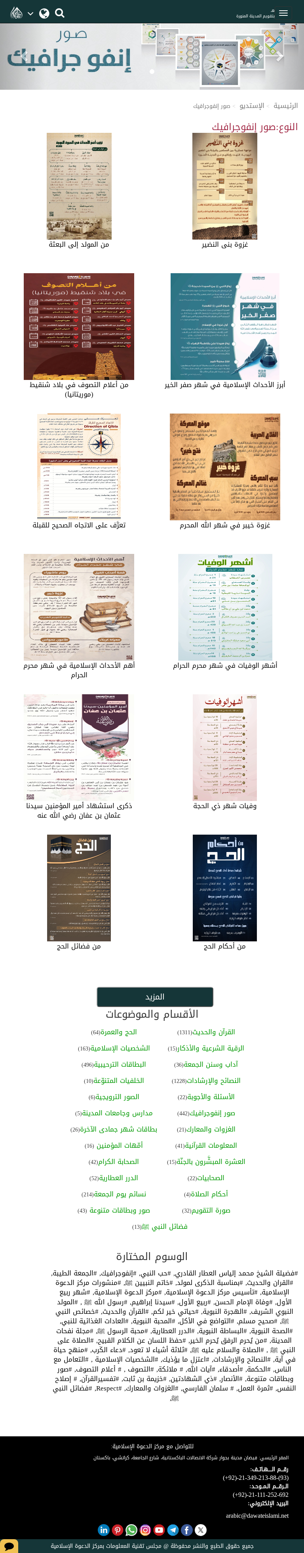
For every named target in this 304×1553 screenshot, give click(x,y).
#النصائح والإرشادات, (240, 1359)
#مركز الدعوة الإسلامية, (126, 1292)
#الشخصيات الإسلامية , (123, 1359)
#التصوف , (138, 1369)
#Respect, (107, 1388)
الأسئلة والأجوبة (211, 1096)
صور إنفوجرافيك (212, 1113)
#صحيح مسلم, (255, 1321)
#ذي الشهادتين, (192, 1378)
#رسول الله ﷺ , (102, 1302)
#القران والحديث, (268, 1282)
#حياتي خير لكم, (174, 1311)
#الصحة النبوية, (270, 1330)
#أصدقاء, (229, 1369)
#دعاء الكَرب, (107, 1349)
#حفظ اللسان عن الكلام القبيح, (140, 1340)
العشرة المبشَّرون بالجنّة (211, 1161)
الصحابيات (210, 1177)
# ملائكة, (168, 1369)
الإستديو (251, 105)
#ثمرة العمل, (253, 1388)
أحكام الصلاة (209, 1194)
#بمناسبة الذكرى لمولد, (208, 1282)
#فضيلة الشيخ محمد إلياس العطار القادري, (234, 1273)
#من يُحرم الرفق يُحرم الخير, (226, 1340)
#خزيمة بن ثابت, (143, 1378)
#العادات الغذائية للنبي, (94, 1321)
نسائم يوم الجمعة (120, 1194)
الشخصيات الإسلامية (120, 1048)
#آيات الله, (199, 1369)
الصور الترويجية (117, 1096)
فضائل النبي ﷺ (165, 1226)
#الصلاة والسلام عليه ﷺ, (226, 1349)
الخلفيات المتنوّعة (118, 1080)
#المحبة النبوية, (152, 1321)
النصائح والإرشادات (214, 1080)
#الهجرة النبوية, (223, 1311)
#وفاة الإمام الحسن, (242, 1302)
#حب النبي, (154, 1273)
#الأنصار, (230, 1378)
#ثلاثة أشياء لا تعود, (157, 1349)
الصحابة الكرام (118, 1161)
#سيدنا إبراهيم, (151, 1302)
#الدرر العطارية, (171, 1330)
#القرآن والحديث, (124, 1311)
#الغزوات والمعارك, (150, 1388)
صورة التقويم (211, 1210)
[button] (23, 53)
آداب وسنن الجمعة (211, 1064)
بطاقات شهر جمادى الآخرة (118, 1129)
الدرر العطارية (118, 1177)
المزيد (155, 996)
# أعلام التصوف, (97, 1369)
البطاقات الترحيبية (120, 1064)
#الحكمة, (257, 1369)
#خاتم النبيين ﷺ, (147, 1282)
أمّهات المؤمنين (118, 1145)
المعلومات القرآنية (211, 1145)
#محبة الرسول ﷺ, (120, 1330)
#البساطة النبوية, (221, 1330)
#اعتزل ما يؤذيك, (183, 1359)
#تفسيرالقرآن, (98, 1378)
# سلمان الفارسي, (206, 1388)
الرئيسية (286, 105)
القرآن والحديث (213, 1032)
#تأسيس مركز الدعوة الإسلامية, (210, 1292)
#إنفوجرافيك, (117, 1273)
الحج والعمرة (119, 1032)
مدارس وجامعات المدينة (117, 1113)
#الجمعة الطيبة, (74, 1273)
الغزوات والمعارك (211, 1129)
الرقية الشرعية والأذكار (210, 1048)
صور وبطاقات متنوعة (118, 1210)
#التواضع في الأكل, (204, 1321)
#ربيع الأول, (193, 1302)
